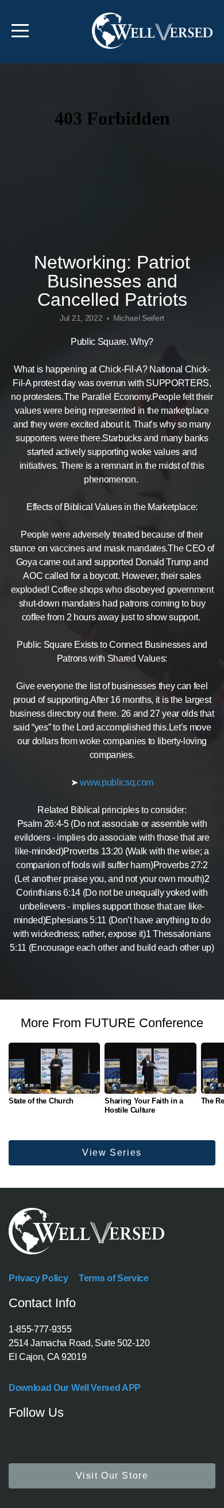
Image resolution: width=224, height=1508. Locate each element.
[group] (54, 1078)
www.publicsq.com (116, 782)
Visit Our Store (112, 1475)
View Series (112, 1152)
